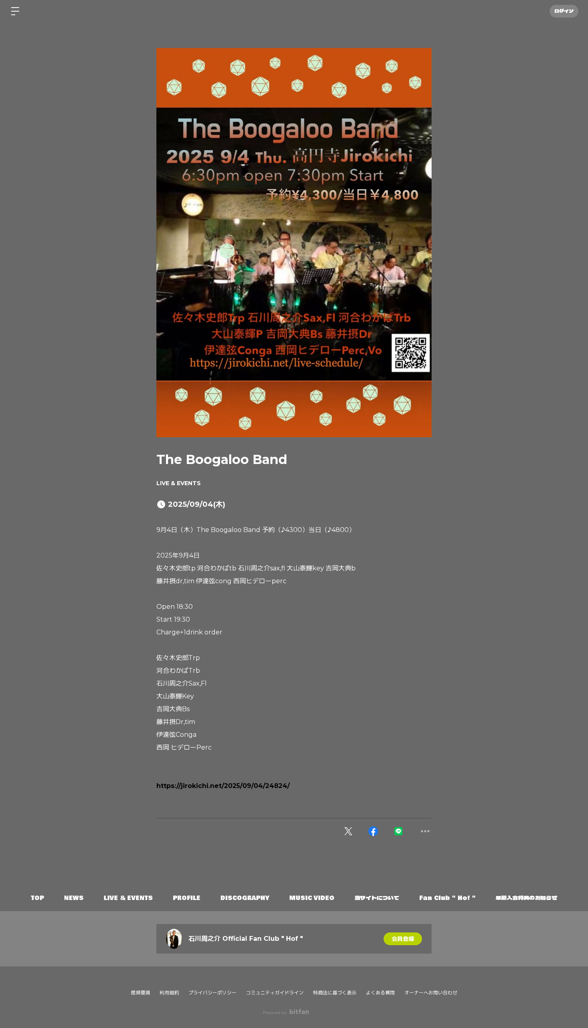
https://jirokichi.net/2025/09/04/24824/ (223, 786)
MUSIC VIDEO (311, 898)
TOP (37, 898)
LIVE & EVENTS (178, 483)
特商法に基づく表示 (334, 993)
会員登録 (403, 938)
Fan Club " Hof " (447, 898)
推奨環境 (140, 993)
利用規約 (169, 993)
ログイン (564, 11)
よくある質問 (380, 993)
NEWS (74, 898)
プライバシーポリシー (212, 993)
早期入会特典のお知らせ (526, 898)
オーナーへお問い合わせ (430, 992)
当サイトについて (376, 898)
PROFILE (186, 898)
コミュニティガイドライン (275, 993)
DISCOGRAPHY (244, 898)
